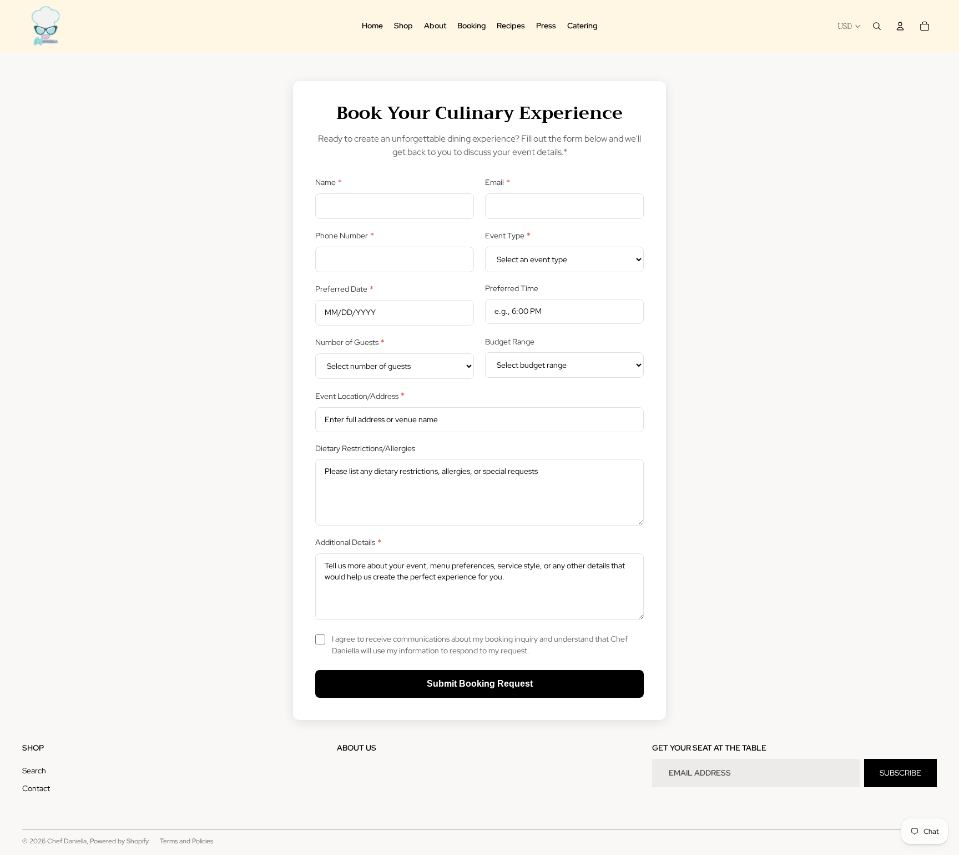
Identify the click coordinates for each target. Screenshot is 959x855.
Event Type (508, 236)
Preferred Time (511, 288)
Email (497, 182)
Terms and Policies (186, 841)
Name (328, 182)
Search (34, 771)
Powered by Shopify (119, 841)
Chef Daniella (67, 841)
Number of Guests (350, 342)
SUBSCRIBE (900, 773)
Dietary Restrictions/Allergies (365, 448)
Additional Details (348, 542)
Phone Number (344, 236)
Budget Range (509, 342)
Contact (36, 788)
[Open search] (877, 26)
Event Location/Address (360, 396)
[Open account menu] (900, 26)
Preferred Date (344, 289)
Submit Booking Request (480, 683)
